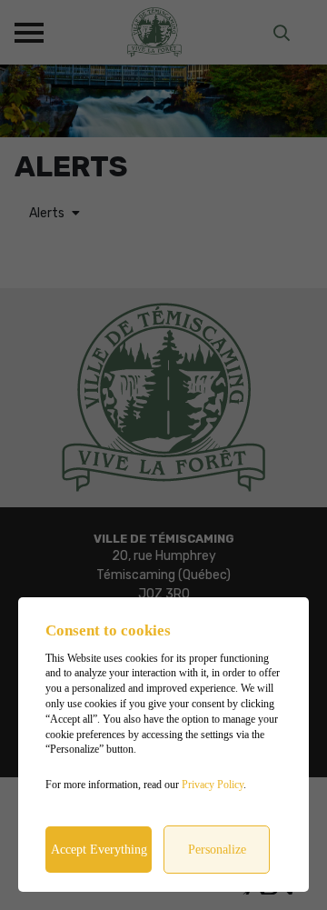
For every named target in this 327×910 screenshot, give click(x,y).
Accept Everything (99, 849)
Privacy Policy (212, 784)
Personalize (217, 849)
